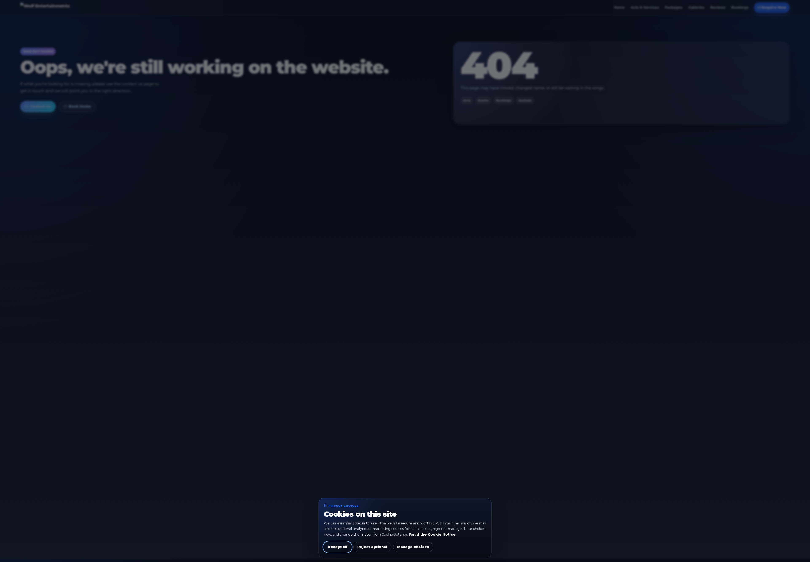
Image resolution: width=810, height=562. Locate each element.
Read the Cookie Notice (432, 534)
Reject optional (372, 547)
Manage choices (413, 547)
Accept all (337, 547)
